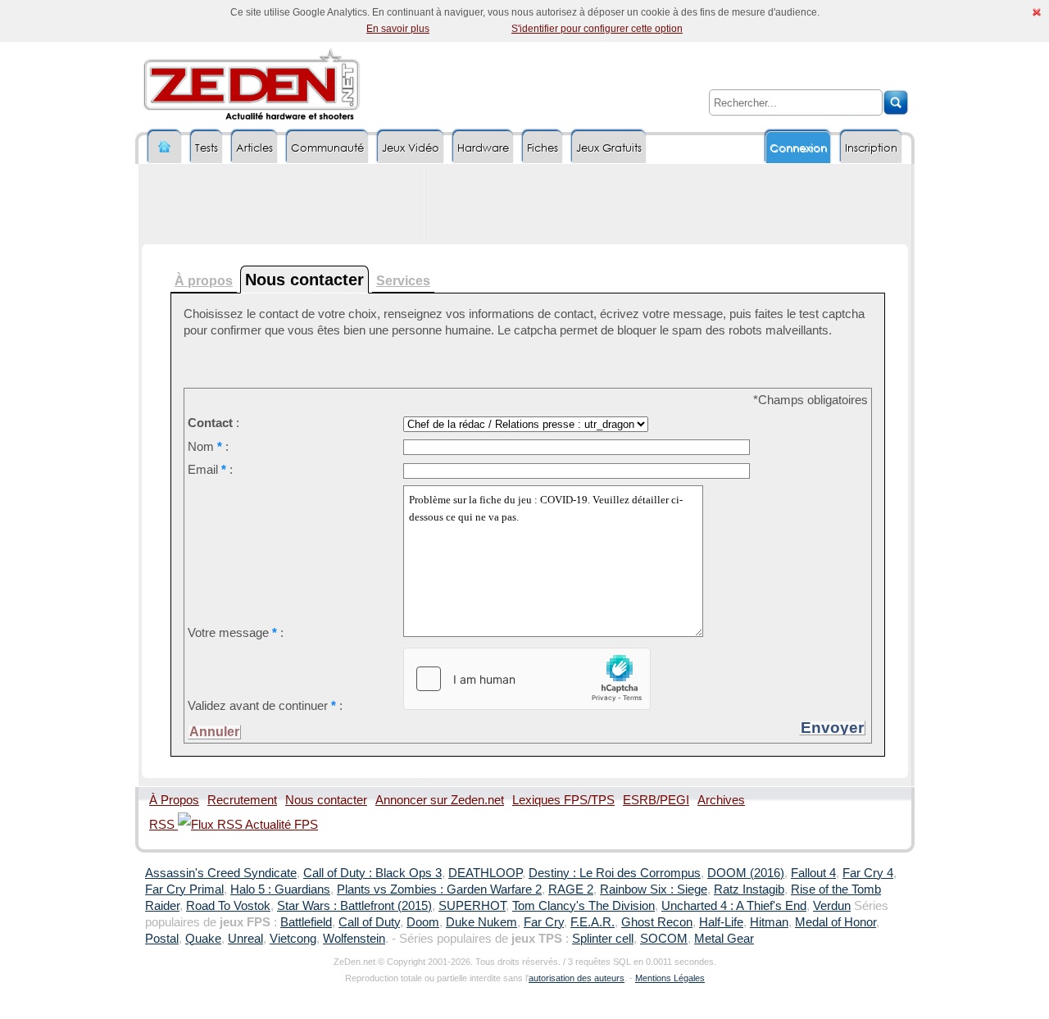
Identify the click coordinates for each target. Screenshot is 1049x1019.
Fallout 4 (813, 873)
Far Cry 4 (867, 873)
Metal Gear (724, 938)
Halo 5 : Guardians (280, 889)
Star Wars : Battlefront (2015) (354, 905)
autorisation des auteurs (576, 978)
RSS (163, 824)
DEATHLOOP (485, 873)
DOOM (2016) (745, 873)
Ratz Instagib (749, 889)
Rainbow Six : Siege (653, 889)
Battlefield (306, 922)
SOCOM (664, 938)
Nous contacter (326, 800)
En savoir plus (397, 28)
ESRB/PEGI (656, 800)
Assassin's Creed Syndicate (221, 873)
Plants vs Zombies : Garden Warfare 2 (439, 889)
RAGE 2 (570, 889)
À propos (204, 281)
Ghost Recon (657, 922)
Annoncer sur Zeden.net (439, 800)
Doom (422, 922)
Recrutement (242, 800)
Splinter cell (602, 938)
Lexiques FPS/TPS (563, 800)
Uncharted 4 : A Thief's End (733, 905)
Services (403, 281)
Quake (203, 938)
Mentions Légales (670, 978)
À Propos (174, 800)
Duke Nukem (481, 922)
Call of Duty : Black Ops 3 (372, 873)
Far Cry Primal (184, 889)
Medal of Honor (835, 922)
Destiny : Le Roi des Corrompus (615, 873)
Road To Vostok (228, 905)
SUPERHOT (472, 905)
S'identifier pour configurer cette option (597, 28)
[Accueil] (164, 147)
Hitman (769, 922)
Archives (721, 800)
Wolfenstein (354, 938)
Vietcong (293, 938)
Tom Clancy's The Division (583, 905)
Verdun (832, 905)
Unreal (245, 938)
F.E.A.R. (592, 922)
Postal (162, 938)
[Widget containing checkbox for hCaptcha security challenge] (527, 679)
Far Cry (544, 922)
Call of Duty (369, 922)
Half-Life (721, 922)
